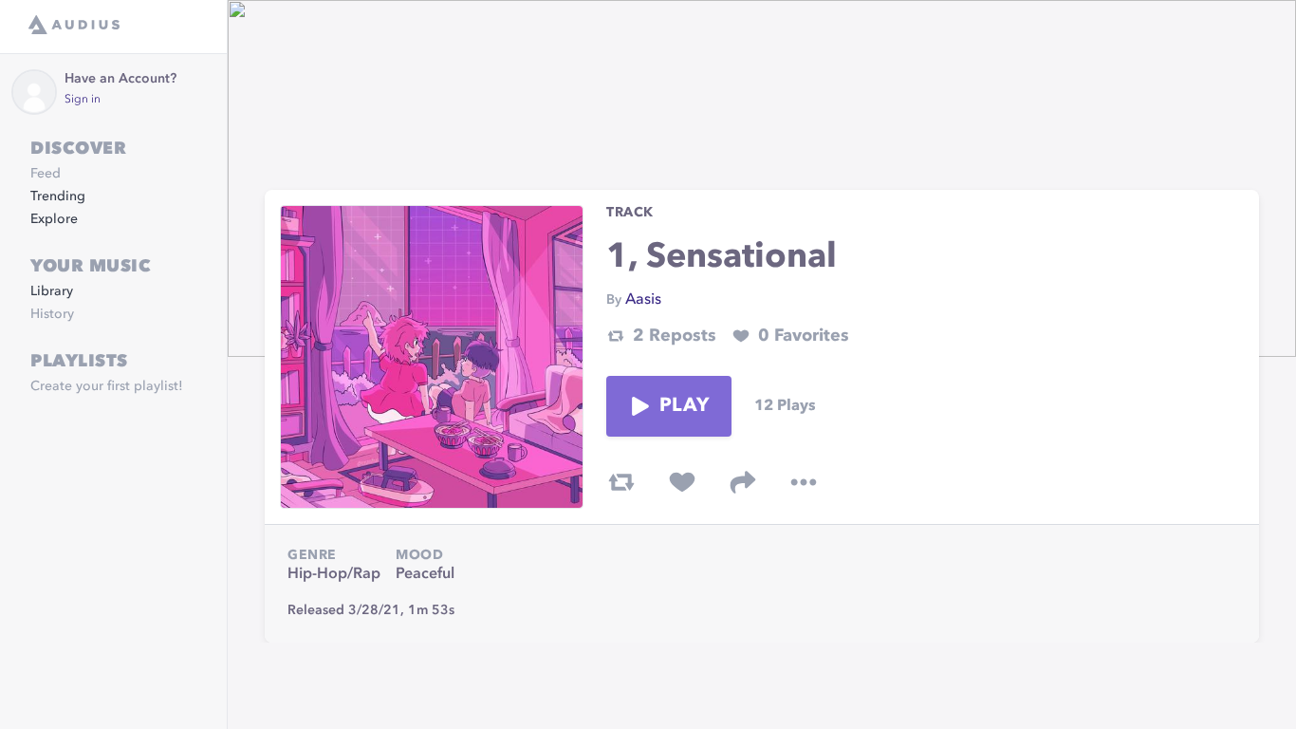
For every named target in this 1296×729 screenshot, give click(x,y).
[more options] (803, 482)
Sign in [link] (83, 99)
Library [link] (51, 291)
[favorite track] (682, 482)
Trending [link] (57, 196)
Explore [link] (54, 219)
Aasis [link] (643, 300)
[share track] (743, 482)
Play (684, 406)
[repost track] (621, 482)
